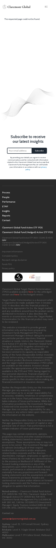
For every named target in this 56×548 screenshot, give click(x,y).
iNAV (4, 240)
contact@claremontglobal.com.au (18, 518)
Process (6, 192)
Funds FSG (7, 264)
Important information (12, 251)
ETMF (5, 206)
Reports (6, 215)
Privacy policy (8, 268)
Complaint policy (10, 256)
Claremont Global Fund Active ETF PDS (22, 227)
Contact (6, 220)
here (31, 291)
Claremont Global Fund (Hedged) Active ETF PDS (27, 232)
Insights (6, 211)
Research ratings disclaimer (14, 260)
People (5, 197)
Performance (8, 201)
